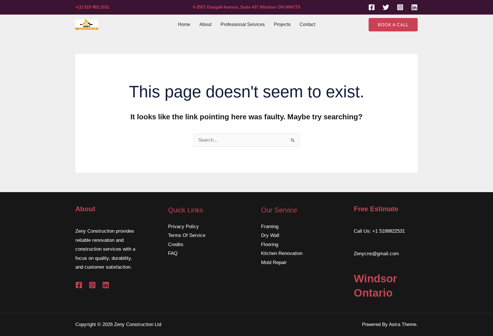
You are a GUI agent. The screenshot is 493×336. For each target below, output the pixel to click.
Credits (175, 244)
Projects (282, 24)
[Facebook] (371, 7)
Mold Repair (274, 262)
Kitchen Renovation (281, 253)
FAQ (172, 253)
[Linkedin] (414, 7)
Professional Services (243, 24)
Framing (269, 226)
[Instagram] (400, 7)
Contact (307, 24)
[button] (393, 24)
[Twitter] (386, 7)
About (205, 24)
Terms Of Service (186, 235)
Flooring (269, 244)
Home (184, 24)
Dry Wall (270, 235)
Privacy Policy (183, 226)
